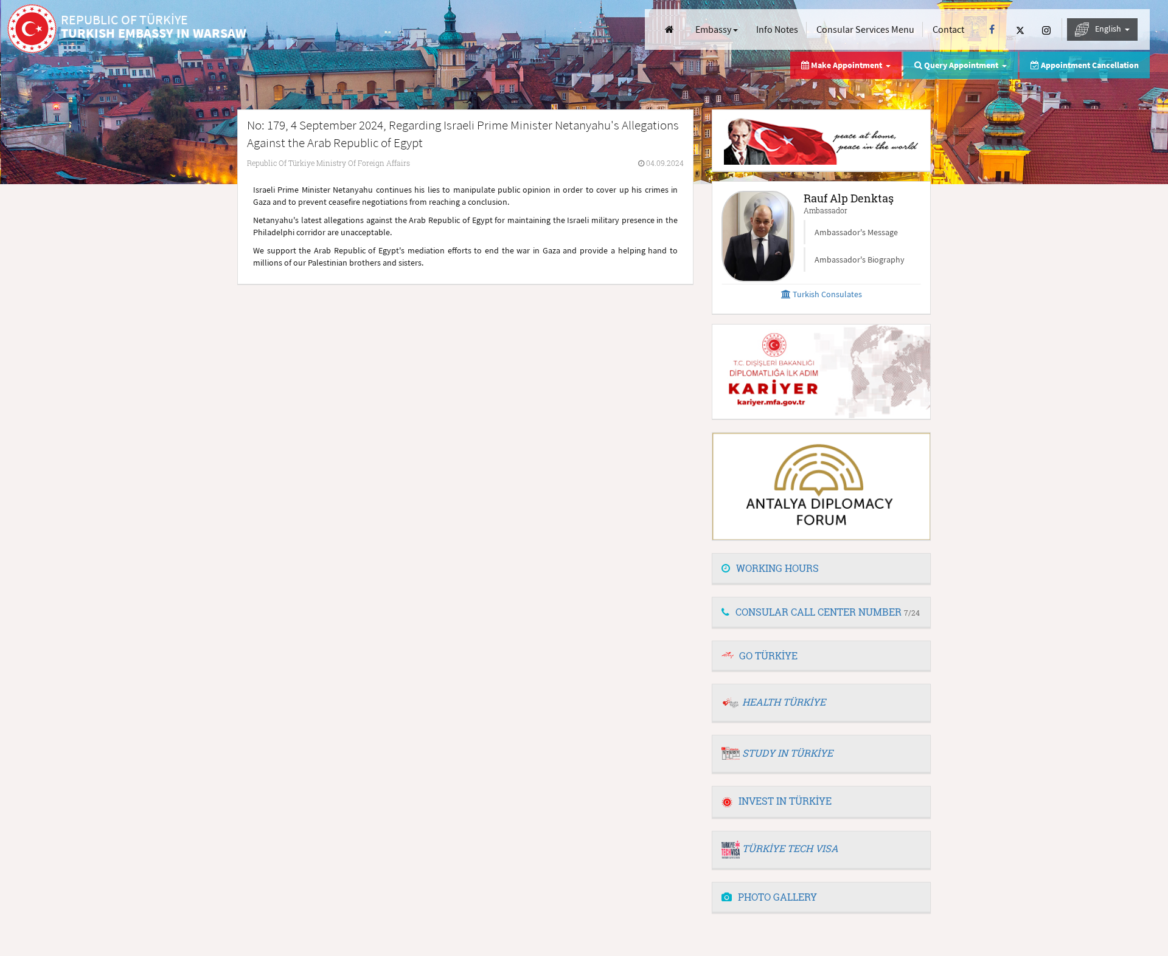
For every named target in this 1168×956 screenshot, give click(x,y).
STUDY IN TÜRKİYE (787, 752)
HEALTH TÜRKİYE (784, 701)
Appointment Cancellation (1089, 65)
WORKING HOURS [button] (777, 568)
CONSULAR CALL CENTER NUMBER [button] (827, 611)
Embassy (714, 29)
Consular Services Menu (865, 29)
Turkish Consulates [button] (826, 294)
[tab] (821, 569)
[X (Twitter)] (1020, 29)
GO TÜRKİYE (768, 655)
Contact (948, 29)
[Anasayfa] (669, 29)
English (1109, 28)
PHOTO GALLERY (777, 896)
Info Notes (777, 29)
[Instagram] (1046, 29)
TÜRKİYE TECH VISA (790, 848)
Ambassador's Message (856, 232)
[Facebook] (992, 29)
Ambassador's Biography (860, 259)
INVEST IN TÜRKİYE (785, 800)
